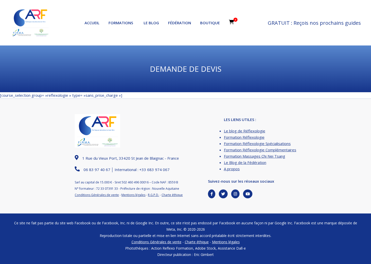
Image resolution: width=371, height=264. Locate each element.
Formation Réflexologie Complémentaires (260, 149)
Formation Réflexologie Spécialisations (257, 143)
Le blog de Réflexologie (244, 130)
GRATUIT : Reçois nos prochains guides (314, 23)
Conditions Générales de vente (97, 195)
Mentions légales (133, 195)
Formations (121, 22)
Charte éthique (172, 195)
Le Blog (151, 22)
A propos (232, 168)
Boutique (210, 22)
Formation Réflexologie (244, 137)
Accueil (92, 22)
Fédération (179, 22)
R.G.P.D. (153, 195)
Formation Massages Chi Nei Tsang (254, 156)
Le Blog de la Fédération (245, 162)
